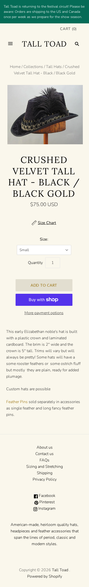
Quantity (35, 262)
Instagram (46, 508)
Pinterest (46, 502)
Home (15, 66)
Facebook (46, 495)
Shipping (44, 473)
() (68, 28)
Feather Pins (17, 402)
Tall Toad (60, 570)
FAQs (44, 460)
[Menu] (10, 44)
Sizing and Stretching (44, 466)
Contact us (44, 454)
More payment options (44, 313)
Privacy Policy (45, 479)
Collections (33, 66)
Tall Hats (54, 66)
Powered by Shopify (44, 576)
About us (45, 447)
